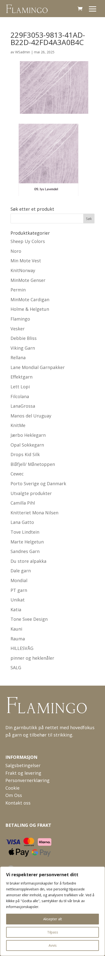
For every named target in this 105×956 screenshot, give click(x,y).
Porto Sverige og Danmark (38, 483)
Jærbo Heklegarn (28, 435)
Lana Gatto (22, 522)
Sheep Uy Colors (27, 241)
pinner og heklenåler (32, 658)
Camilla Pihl (22, 503)
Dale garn (20, 571)
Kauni (16, 629)
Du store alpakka (28, 561)
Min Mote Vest (25, 261)
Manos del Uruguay (30, 416)
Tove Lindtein (24, 532)
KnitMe (17, 425)
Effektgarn (21, 377)
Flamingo (20, 319)
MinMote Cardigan (29, 299)
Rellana (18, 357)
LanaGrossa (22, 406)
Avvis (53, 945)
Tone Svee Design (29, 619)
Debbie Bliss (23, 338)
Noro (15, 251)
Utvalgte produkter (31, 493)
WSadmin (22, 52)
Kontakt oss (18, 803)
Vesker (17, 329)
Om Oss (13, 795)
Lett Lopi (20, 387)
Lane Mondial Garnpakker (37, 367)
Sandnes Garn (25, 551)
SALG (15, 667)
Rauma (17, 639)
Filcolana (19, 396)
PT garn (18, 590)
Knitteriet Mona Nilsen (34, 513)
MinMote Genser (27, 280)
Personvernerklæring (27, 780)
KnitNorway (22, 270)
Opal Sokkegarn (27, 445)
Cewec (17, 474)
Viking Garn (22, 348)
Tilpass (52, 932)
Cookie (12, 788)
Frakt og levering (23, 773)
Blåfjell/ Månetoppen (32, 464)
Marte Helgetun (27, 542)
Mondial (18, 580)
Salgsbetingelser (23, 765)
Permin (18, 290)
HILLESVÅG (21, 648)
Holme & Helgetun (29, 309)
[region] (52, 911)
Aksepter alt (52, 919)
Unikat (17, 600)
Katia (15, 609)
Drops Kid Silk (25, 454)
